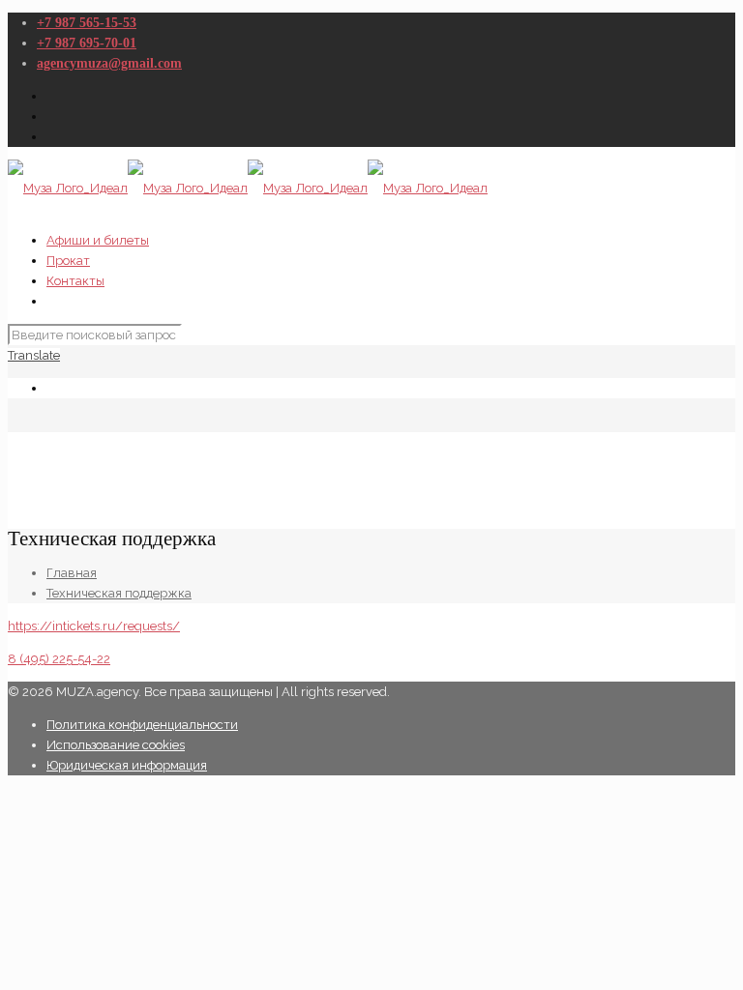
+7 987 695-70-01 (86, 43)
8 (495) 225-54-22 (59, 659)
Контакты (75, 281)
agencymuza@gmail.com (109, 63)
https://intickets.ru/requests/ (94, 626)
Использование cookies (115, 745)
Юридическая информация (126, 765)
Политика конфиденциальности (142, 724)
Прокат (68, 260)
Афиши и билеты (97, 240)
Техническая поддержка (119, 593)
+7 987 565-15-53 (86, 22)
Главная (71, 573)
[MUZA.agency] (248, 188)
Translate (34, 355)
